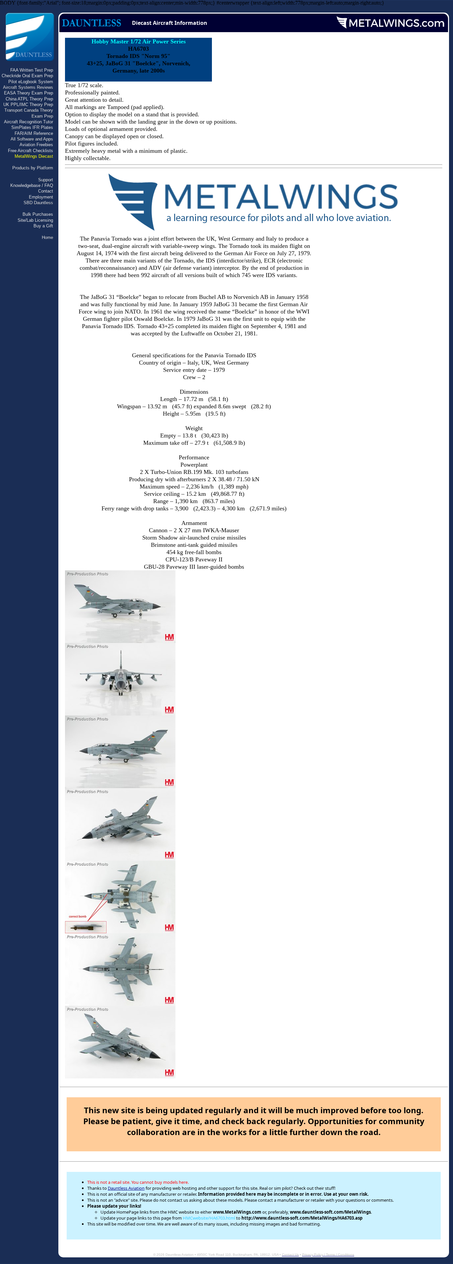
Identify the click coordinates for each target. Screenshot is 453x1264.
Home (47, 237)
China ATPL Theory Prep (29, 98)
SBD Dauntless (38, 202)
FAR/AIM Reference (34, 133)
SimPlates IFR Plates (32, 127)
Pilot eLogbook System (30, 81)
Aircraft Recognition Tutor (28, 121)
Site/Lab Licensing (35, 220)
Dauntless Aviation (126, 1188)
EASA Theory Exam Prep (28, 92)
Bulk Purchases (38, 214)
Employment (41, 197)
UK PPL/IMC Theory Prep (28, 104)
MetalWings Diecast (34, 156)
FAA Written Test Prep (31, 70)
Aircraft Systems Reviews (28, 87)
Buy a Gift (43, 225)
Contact (45, 191)
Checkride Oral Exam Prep (27, 75)
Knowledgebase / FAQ (31, 185)
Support (45, 179)
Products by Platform (32, 167)
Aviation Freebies (36, 144)
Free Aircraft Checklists (30, 150)
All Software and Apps (32, 139)
